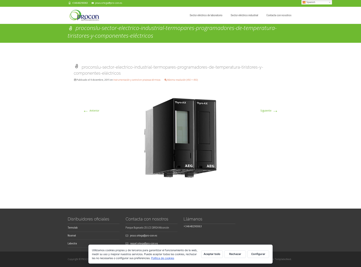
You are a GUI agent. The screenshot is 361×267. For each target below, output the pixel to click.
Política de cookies (162, 258)
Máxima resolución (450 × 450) (182, 79)
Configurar (258, 254)
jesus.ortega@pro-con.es (108, 3)
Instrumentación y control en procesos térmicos (136, 79)
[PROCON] (81, 14)
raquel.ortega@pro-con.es (144, 243)
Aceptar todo (212, 254)
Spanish (310, 2)
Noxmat (72, 235)
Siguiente (269, 110)
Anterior (91, 110)
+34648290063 (80, 3)
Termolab (73, 227)
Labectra (72, 243)
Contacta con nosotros (278, 15)
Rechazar (235, 254)
